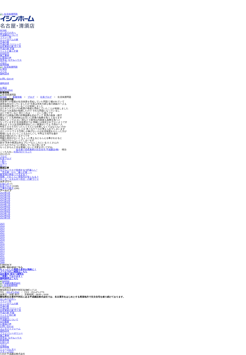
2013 (2, 251)
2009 (2, 260)
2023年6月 (5, 215)
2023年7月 (5, 213)
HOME (3, 30)
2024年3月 (5, 209)
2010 (2, 258)
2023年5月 (5, 218)
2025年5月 (5, 193)
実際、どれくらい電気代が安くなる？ (19, 177)
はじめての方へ (8, 33)
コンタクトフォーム (10, 328)
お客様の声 (5, 58)
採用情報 (4, 64)
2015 (2, 246)
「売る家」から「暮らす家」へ (16, 172)
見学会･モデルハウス (11, 60)
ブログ (3, 62)
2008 (2, 262)
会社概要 (4, 322)
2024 (2, 226)
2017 (2, 242)
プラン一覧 (5, 37)
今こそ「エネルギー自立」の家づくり (19, 179)
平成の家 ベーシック (10, 44)
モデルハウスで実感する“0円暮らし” (18, 170)
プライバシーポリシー (11, 333)
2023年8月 (5, 211)
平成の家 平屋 (7, 48)
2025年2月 (5, 197)
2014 (2, 249)
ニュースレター (8, 349)
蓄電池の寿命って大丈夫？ (13, 174)
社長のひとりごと (23, 152)
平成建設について (9, 35)
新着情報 (4, 340)
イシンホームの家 (9, 39)
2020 (2, 235)
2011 (2, 255)
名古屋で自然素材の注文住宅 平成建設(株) (37, 149)
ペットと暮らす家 (9, 51)
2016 (2, 244)
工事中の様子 (7, 188)
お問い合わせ (7, 326)
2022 (2, 230)
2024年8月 (5, 202)
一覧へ (3, 163)
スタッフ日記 (7, 351)
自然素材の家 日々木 (10, 46)
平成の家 (4, 42)
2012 (2, 253)
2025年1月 (5, 199)
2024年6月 (5, 206)
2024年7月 (5, 204)
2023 (2, 228)
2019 (2, 237)
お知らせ (4, 183)
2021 (2, 233)
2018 (2, 240)
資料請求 (4, 331)
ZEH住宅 (4, 53)
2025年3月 (5, 195)
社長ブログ (5, 158)
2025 (2, 224)
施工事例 (4, 55)
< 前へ (3, 161)
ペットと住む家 (8, 315)
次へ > (3, 165)
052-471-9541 (13, 292)
